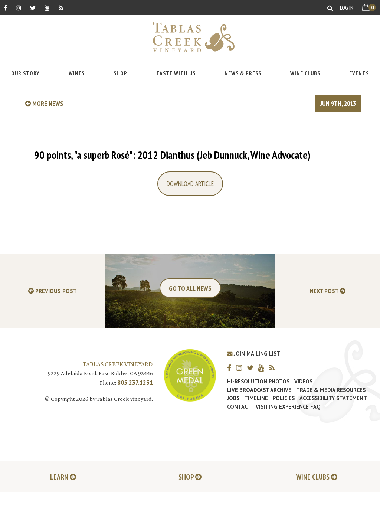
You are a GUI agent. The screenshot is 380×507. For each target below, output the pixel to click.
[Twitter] (32, 7)
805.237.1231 (135, 382)
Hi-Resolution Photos (258, 381)
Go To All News (190, 288)
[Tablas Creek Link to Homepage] (190, 37)
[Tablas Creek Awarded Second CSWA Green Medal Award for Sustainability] (190, 375)
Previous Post (55, 291)
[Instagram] (18, 7)
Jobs (233, 398)
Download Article (190, 183)
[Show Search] (330, 7)
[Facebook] (5, 7)
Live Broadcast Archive (259, 390)
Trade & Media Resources (331, 390)
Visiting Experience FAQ (288, 406)
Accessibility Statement (333, 398)
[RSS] (61, 7)
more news (47, 103)
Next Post (325, 291)
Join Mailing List (256, 353)
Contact (239, 406)
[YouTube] (47, 7)
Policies (284, 398)
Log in (346, 7)
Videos (303, 381)
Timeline (256, 398)
